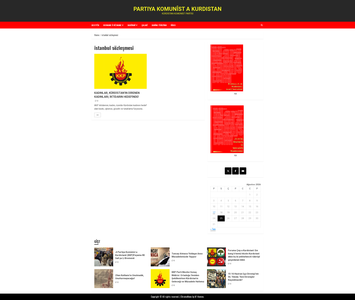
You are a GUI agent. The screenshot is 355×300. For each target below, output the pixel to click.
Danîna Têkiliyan (159, 25)
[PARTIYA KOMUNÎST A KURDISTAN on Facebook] (235, 170)
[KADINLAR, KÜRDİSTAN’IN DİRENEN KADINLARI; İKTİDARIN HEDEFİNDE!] (120, 71)
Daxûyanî (131, 25)
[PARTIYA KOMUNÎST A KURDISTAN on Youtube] (243, 170)
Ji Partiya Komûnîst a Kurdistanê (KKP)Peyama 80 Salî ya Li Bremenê (130, 255)
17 (214, 212)
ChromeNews (186, 296)
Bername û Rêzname (112, 25)
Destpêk (95, 25)
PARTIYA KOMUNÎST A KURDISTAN (177, 9)
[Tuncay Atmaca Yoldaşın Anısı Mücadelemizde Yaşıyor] (160, 256)
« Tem (213, 229)
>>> (98, 115)
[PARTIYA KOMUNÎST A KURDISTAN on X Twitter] (228, 170)
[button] (261, 25)
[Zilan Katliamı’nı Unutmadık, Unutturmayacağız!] (103, 278)
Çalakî (145, 25)
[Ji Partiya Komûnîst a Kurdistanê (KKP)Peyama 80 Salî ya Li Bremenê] (103, 256)
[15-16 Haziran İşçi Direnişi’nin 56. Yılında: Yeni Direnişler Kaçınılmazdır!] (216, 278)
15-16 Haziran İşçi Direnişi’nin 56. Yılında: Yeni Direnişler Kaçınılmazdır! (243, 276)
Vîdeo (173, 25)
